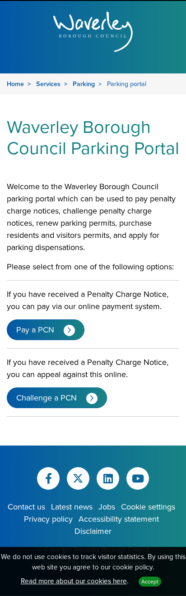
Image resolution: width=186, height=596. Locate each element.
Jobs (106, 506)
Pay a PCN (35, 329)
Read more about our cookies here (74, 581)
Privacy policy (48, 518)
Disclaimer (93, 531)
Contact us (26, 506)
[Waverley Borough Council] (93, 30)
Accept (149, 581)
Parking (84, 83)
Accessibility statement (119, 518)
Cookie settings (148, 506)
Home (15, 83)
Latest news (72, 506)
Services (48, 83)
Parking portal (126, 83)
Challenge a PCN (46, 397)
